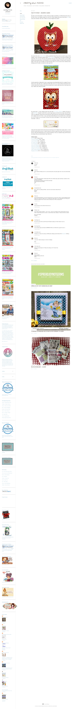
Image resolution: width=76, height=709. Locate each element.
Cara (35, 203)
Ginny (68, 17)
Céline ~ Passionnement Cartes (6, 402)
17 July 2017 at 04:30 (37, 229)
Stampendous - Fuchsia (5, 630)
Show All (3, 701)
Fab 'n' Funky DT (22, 17)
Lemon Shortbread (34, 140)
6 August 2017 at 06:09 (37, 250)
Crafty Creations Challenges (35, 149)
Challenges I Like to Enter (32, 5)
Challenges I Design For (44, 5)
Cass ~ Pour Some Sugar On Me (7, 471)
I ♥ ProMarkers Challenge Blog (6, 634)
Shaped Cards (22, 23)
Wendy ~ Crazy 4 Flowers (6, 484)
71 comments (35, 333)
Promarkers (53, 157)
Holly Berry (35, 112)
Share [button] (21, 10)
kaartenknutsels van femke (6, 663)
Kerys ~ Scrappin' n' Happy (6, 412)
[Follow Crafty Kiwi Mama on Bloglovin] (6, 491)
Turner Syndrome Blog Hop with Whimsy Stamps (47, 331)
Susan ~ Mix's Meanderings (6, 483)
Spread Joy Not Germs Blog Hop (41, 286)
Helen (35, 238)
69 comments (35, 368)
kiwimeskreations (36, 187)
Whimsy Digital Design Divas (6, 417)
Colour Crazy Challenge (35, 146)
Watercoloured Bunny (5, 677)
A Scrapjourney (4, 694)
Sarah (35, 169)
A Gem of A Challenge (35, 139)
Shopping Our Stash (34, 150)
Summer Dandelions (5, 686)
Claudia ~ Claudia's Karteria (6, 404)
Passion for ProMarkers (5, 642)
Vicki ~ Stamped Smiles (5, 415)
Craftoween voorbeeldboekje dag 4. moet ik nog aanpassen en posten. (7, 668)
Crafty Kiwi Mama (33, 3)
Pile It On (32, 138)
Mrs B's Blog (4, 625)
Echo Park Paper (22, 16)
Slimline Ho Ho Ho (5, 699)
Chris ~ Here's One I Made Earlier (7, 473)
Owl (20, 20)
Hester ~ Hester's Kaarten (6, 410)
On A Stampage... (4, 681)
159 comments (35, 287)
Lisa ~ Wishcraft (4, 476)
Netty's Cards (4, 672)
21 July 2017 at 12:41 (37, 243)
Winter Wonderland (5, 689)
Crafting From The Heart (35, 147)
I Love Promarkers (34, 143)
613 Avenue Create (34, 142)
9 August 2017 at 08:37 (37, 258)
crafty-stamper (36, 246)
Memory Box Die (22, 19)
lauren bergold (36, 226)
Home (25, 5)
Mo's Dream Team (4, 617)
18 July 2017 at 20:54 (37, 235)
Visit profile (7, 13)
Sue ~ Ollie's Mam (5, 481)
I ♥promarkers (64, 233)
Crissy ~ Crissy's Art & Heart (6, 405)
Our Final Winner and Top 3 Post (7, 690)
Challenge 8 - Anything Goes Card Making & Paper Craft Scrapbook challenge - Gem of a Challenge (7, 658)
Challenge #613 (4, 639)
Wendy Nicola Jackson (7, 11)
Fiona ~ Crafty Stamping (5, 474)
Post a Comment (34, 260)
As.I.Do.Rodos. (36, 232)
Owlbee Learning (51, 57)
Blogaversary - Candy (38, 367)
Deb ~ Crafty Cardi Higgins (6, 407)
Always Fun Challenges (35, 145)
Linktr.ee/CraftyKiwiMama (6, 28)
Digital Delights (22, 15)
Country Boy (4, 622)
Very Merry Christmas (58, 111)
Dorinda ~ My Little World (6, 409)
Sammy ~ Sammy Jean (5, 478)
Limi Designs (36, 219)
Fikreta (35, 162)
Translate (9, 21)
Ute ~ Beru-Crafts (4, 414)
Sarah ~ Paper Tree (5, 479)
